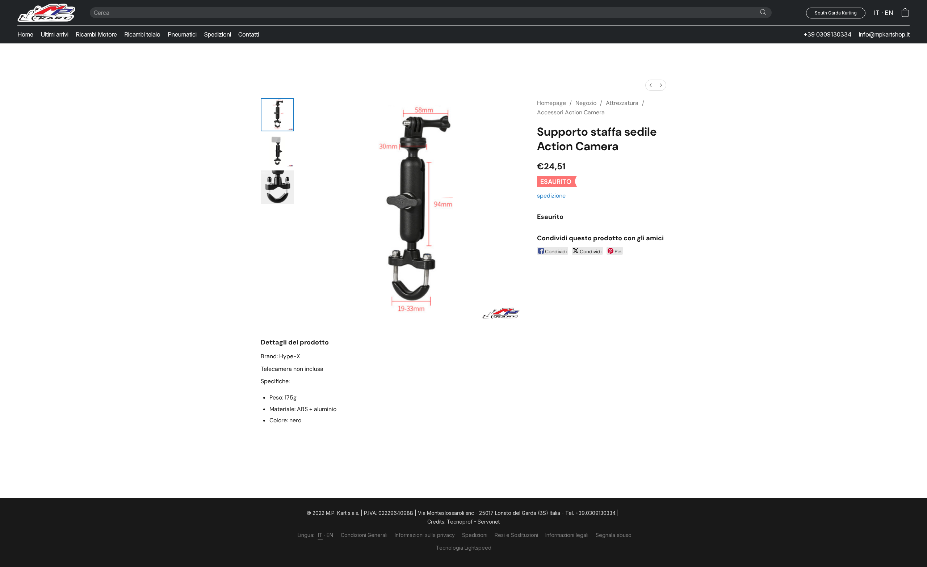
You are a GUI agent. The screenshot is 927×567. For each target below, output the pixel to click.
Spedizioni (217, 34)
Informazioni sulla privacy (425, 535)
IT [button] (876, 12)
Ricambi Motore (96, 34)
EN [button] (889, 12)
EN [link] (330, 535)
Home (25, 34)
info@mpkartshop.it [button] (884, 34)
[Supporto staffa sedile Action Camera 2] (277, 187)
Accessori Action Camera (571, 112)
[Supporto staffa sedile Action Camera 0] (277, 114)
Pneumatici (182, 34)
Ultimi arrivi (54, 34)
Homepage (551, 103)
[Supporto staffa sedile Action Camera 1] (277, 151)
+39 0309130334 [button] (828, 34)
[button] (46, 13)
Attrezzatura (622, 103)
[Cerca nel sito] (763, 12)
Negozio (585, 103)
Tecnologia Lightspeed (463, 548)
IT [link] (320, 535)
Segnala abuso (614, 535)
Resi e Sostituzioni (516, 535)
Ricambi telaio (142, 34)
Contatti (248, 34)
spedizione (551, 195)
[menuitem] (651, 85)
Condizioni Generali (364, 535)
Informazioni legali (566, 535)
